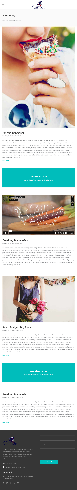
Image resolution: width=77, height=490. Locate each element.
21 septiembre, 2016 (13, 136)
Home (3, 21)
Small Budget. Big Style (16, 327)
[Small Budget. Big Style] (38, 299)
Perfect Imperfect (13, 133)
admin (5, 136)
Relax (21, 136)
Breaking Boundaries (15, 240)
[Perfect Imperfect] (38, 77)
